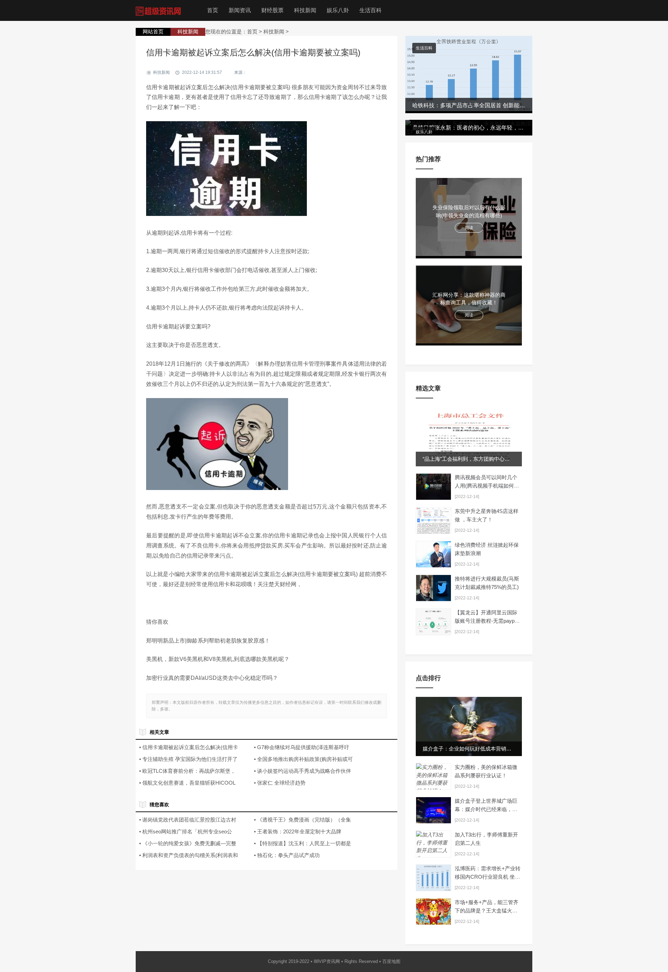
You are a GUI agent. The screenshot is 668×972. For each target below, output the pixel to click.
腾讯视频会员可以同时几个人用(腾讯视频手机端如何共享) (487, 485)
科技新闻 (305, 10)
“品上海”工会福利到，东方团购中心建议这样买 (477, 459)
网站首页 (153, 31)
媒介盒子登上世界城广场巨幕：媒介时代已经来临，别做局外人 (486, 809)
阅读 (469, 227)
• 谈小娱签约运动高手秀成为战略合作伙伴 (302, 771)
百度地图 (391, 961)
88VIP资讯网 (327, 961)
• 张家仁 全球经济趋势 (279, 783)
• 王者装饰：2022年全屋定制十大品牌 (297, 831)
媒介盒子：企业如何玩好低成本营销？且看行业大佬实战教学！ (496, 749)
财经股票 (272, 10)
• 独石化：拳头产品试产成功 (287, 855)
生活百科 (370, 10)
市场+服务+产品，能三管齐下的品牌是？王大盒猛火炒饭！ (486, 910)
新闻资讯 (240, 10)
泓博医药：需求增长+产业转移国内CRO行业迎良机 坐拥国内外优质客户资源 (487, 876)
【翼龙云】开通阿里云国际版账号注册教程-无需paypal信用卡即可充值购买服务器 (486, 620)
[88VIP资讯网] (160, 10)
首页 (212, 10)
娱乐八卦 (338, 10)
